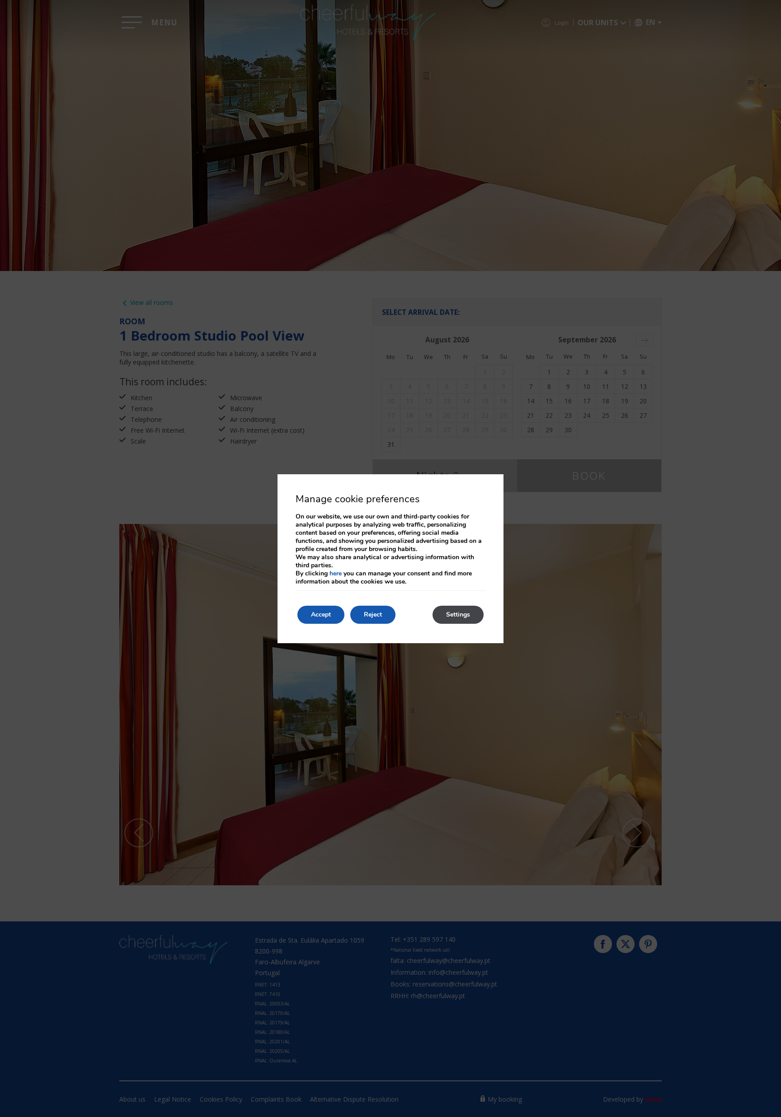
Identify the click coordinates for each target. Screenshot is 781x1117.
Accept (321, 614)
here (335, 573)
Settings (458, 614)
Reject (373, 614)
